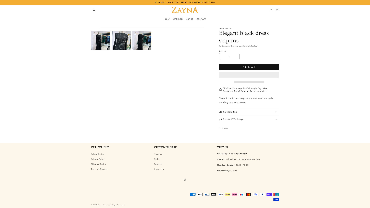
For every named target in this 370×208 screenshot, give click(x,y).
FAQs (156, 159)
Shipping (234, 46)
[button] (249, 75)
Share (225, 128)
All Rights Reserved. (117, 205)
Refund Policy (97, 154)
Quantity (222, 51)
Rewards (158, 164)
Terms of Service (99, 169)
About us (158, 154)
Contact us (159, 169)
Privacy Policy (97, 159)
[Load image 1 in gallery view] (100, 40)
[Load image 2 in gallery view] (121, 40)
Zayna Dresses (103, 205)
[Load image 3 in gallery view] (141, 40)
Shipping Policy (98, 164)
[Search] (94, 10)
